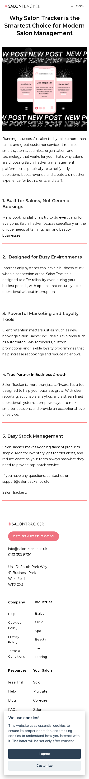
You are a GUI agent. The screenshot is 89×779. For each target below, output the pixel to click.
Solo (36, 682)
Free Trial (15, 682)
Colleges (40, 700)
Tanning (41, 657)
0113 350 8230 (20, 555)
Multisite (40, 691)
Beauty (40, 639)
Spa (38, 631)
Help (11, 614)
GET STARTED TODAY (33, 536)
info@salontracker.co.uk (27, 549)
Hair (38, 648)
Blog (12, 700)
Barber (40, 613)
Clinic (39, 622)
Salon (37, 709)
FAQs (12, 709)
